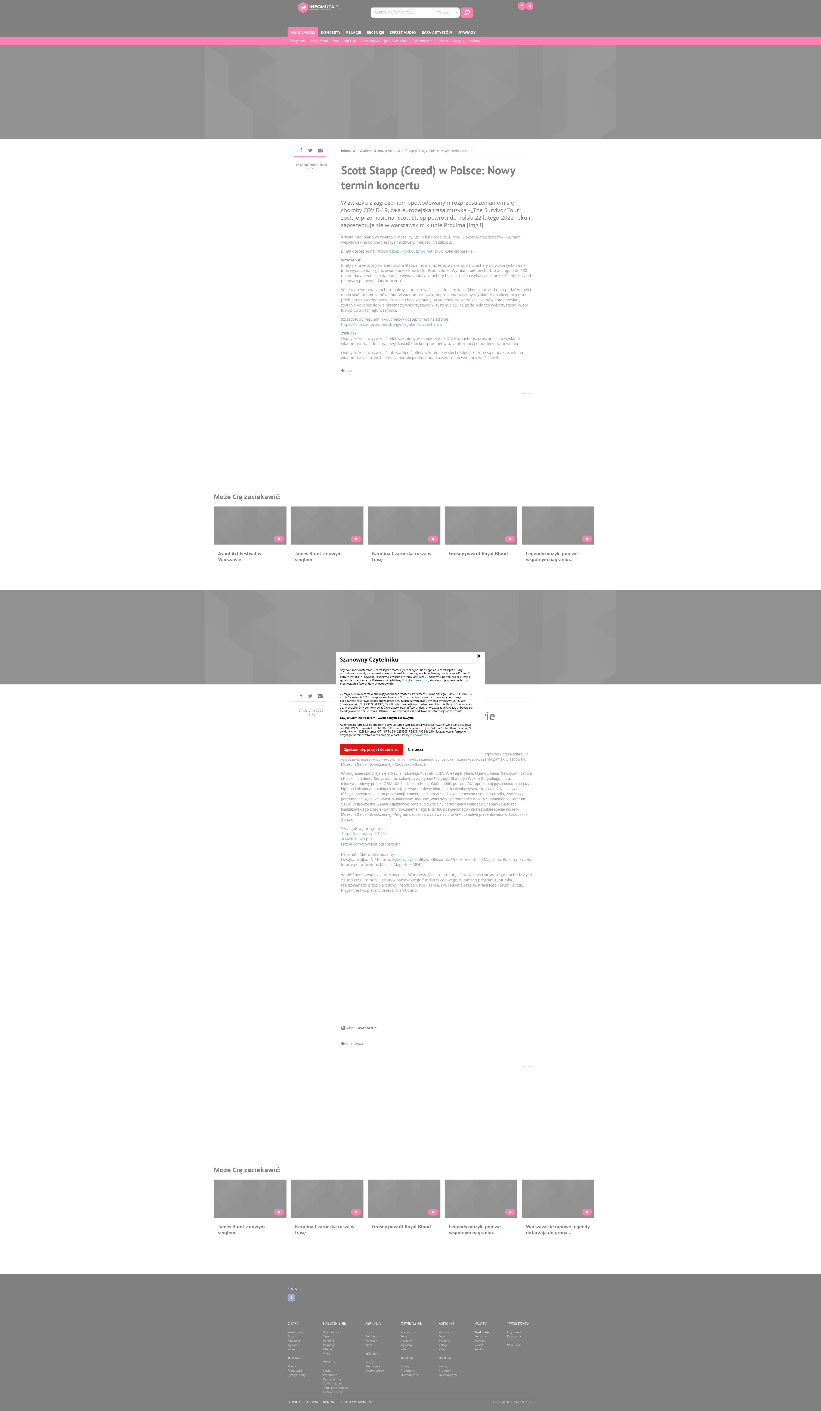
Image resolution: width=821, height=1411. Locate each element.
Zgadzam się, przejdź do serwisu (371, 749)
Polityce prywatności (415, 735)
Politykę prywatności (415, 680)
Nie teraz (415, 749)
